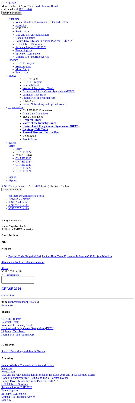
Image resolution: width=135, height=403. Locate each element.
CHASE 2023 (23, 164)
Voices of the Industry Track (38, 88)
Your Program (23, 66)
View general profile (11, 274)
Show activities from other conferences (22, 262)
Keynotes (20, 25)
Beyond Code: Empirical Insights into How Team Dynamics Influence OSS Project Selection (60, 256)
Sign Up (6, 399)
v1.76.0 (34, 301)
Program (13, 59)
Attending (14, 18)
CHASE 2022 (23, 167)
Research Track (31, 85)
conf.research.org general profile (26, 195)
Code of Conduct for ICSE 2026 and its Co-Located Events (34, 377)
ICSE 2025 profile (18, 205)
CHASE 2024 (23, 161)
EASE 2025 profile (19, 198)
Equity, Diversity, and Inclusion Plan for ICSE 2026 (44, 40)
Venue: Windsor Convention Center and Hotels (41, 22)
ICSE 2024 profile (18, 202)
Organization (15, 107)
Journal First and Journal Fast (38, 97)
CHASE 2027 (23, 152)
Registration (22, 31)
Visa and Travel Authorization (32, 34)
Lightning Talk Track (34, 94)
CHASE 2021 (23, 171)
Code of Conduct (25, 37)
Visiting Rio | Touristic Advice (32, 56)
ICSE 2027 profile (18, 208)
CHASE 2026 (32, 186)
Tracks (12, 75)
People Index (29, 139)
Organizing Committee (35, 113)
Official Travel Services (28, 44)
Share (4, 268)
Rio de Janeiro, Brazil (46, 6)
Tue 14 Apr (21, 72)
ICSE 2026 (25, 9)
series (18, 186)
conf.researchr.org (18, 301)
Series (18, 148)
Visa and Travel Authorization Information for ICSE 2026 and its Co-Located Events (48, 374)
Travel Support (23, 50)
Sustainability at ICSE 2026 (30, 47)
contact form (8, 295)
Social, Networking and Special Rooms (44, 104)
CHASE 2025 (23, 158)
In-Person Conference (27, 53)
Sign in (12, 176)
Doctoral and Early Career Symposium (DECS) (48, 91)
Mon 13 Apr (22, 69)
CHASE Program (25, 63)
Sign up (12, 180)
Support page (7, 305)
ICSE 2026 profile (12, 189)
